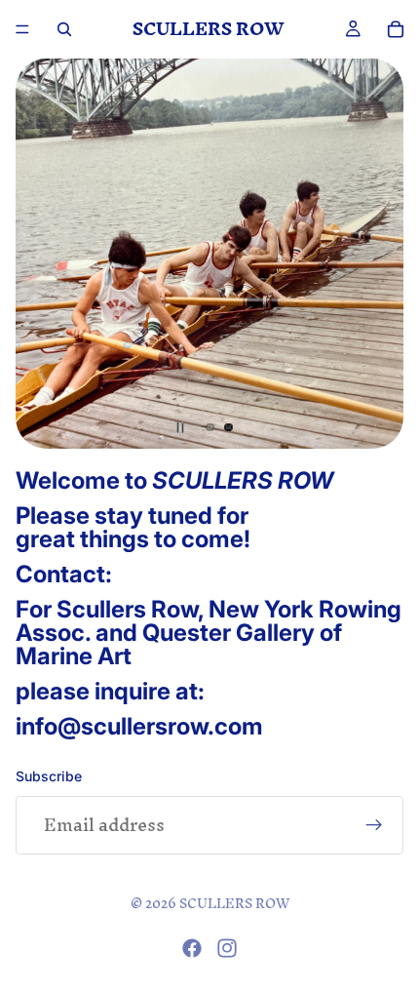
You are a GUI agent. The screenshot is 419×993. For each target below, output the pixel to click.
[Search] (64, 29)
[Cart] (395, 30)
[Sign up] (374, 825)
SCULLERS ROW (234, 904)
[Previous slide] (44, 253)
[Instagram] (227, 948)
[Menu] (22, 29)
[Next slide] (374, 253)
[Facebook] (192, 948)
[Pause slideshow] (180, 427)
